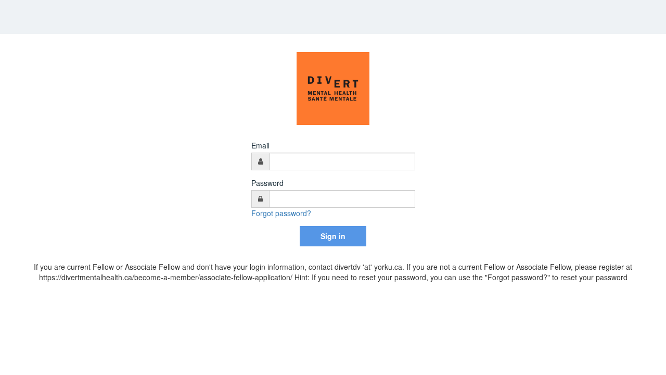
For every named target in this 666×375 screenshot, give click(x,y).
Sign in (333, 236)
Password (267, 183)
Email (260, 145)
